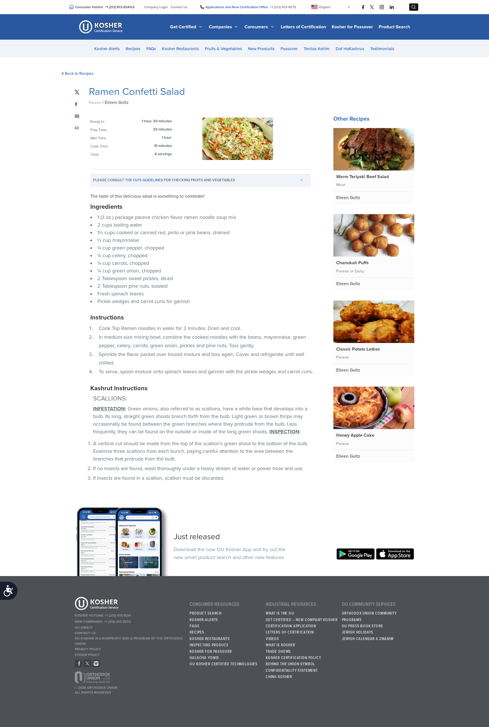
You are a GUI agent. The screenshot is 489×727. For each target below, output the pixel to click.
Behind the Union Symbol (290, 664)
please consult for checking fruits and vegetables (198, 180)
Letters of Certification (303, 27)
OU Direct (84, 628)
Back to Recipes (79, 73)
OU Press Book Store (362, 626)
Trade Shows (278, 651)
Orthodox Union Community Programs (369, 616)
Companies (221, 27)
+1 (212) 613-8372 (283, 7)
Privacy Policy (88, 649)
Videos (272, 638)
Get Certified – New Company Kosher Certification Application (302, 623)
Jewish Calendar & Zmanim (368, 638)
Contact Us (179, 7)
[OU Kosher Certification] (101, 27)
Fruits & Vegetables (223, 48)
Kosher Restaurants (180, 48)
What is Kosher (280, 645)
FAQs (151, 48)
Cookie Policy (87, 655)
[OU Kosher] (129, 604)
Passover (289, 48)
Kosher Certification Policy (293, 657)
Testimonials (382, 48)
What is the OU (280, 613)
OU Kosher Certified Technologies (224, 664)
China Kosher (279, 676)
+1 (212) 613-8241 (118, 7)
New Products (261, 48)
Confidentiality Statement (292, 670)
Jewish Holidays (358, 632)
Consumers (256, 27)
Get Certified (183, 27)
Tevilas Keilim (317, 48)
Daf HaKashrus (350, 48)
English (325, 7)
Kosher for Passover (352, 27)
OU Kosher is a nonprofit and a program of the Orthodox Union (129, 641)
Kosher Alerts (107, 48)
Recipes (133, 48)
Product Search (394, 27)
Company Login (156, 7)
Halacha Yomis (204, 657)
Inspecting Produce (209, 645)
